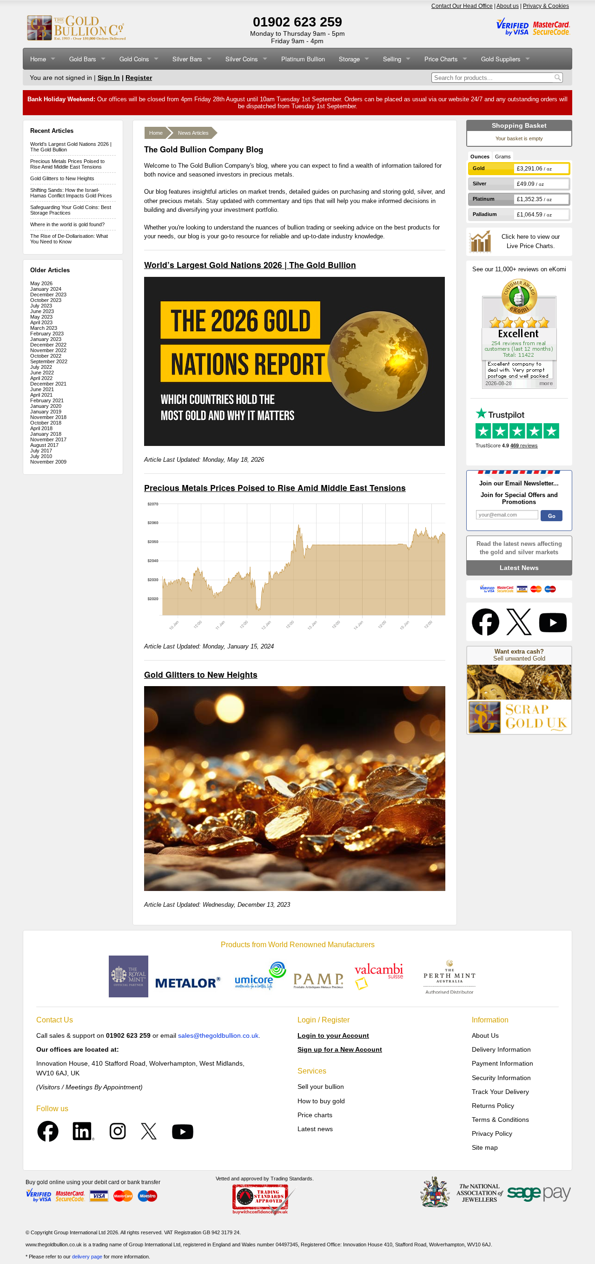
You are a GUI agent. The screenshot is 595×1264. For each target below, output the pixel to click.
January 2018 (45, 434)
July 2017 (41, 450)
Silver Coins (241, 58)
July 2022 (41, 367)
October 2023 (45, 300)
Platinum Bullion (303, 58)
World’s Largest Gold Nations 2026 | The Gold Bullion (250, 264)
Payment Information (502, 1063)
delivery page (87, 1256)
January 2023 (45, 339)
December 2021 (48, 383)
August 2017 (44, 445)
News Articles (193, 133)
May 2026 (41, 283)
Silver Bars (187, 58)
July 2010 (41, 456)
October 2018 (45, 423)
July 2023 (41, 305)
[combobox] (492, 77)
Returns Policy (493, 1105)
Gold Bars (82, 58)
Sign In (109, 77)
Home (38, 58)
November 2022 (48, 350)
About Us (485, 1035)
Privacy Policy (492, 1133)
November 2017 (48, 439)
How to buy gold (321, 1101)
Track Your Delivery (500, 1091)
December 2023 (48, 294)
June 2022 (42, 372)
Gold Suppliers (501, 58)
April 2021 (41, 395)
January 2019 (45, 411)
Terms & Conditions (500, 1119)
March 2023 (43, 328)
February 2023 (47, 333)
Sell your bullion (321, 1086)
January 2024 (45, 289)
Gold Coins (134, 58)
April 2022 (41, 378)
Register (139, 77)
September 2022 (48, 361)
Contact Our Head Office (462, 6)
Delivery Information (501, 1049)
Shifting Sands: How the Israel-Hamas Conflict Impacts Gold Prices (71, 192)
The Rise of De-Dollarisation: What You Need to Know (69, 238)
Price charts (315, 1115)
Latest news (315, 1129)
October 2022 (45, 356)
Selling (392, 58)
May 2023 (41, 317)
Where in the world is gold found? (67, 224)
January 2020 (45, 406)
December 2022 (48, 344)
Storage (349, 58)
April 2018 (41, 428)
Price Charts (441, 58)
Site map (485, 1147)
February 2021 (47, 400)
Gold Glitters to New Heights (62, 178)
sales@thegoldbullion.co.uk (218, 1035)
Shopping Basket (519, 125)
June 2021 (42, 389)
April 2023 (41, 322)
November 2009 (48, 462)
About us (507, 6)
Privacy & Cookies (546, 6)
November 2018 (48, 417)
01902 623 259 (297, 21)
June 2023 (42, 311)
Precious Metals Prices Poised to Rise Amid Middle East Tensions (67, 164)
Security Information (501, 1077)
